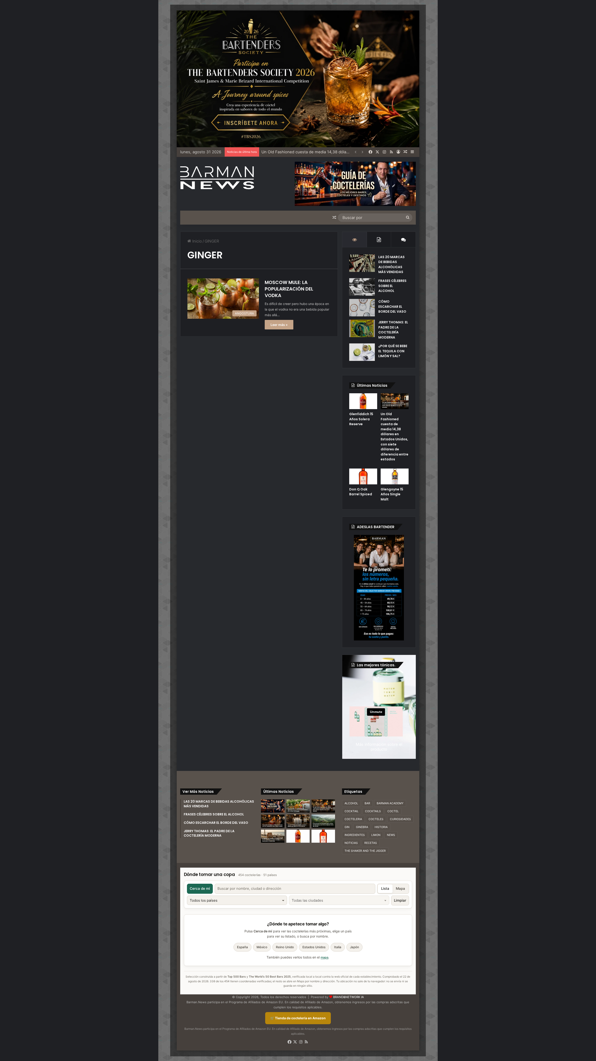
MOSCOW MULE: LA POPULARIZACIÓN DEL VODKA (289, 289)
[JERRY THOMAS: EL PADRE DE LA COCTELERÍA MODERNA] (362, 328)
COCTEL (393, 811)
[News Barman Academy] (217, 178)
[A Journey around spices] (298, 78)
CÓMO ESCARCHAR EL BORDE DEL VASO (392, 306)
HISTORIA (381, 827)
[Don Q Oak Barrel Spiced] (363, 476)
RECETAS (370, 843)
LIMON (375, 835)
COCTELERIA (353, 819)
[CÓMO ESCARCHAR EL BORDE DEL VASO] (362, 307)
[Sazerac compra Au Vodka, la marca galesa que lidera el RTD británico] (298, 821)
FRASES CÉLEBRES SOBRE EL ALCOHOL (392, 285)
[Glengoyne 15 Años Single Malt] (395, 476)
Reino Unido (285, 947)
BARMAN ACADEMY (390, 803)
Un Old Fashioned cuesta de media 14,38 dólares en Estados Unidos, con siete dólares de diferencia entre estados (394, 437)
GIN (347, 827)
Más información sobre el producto (379, 747)
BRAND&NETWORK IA (348, 997)
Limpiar (400, 900)
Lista (385, 888)
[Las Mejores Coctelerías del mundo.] (272, 806)
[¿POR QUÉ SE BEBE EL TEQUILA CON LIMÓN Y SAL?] (362, 352)
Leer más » (279, 325)
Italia (337, 947)
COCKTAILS (373, 811)
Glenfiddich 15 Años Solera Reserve (361, 419)
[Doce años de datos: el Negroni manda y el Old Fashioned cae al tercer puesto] (272, 821)
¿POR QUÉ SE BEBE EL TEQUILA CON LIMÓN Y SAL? (392, 351)
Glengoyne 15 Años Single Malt (392, 494)
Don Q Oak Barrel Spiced (284, 152)
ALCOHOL (351, 803)
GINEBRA (362, 827)
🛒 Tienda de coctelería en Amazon (298, 1018)
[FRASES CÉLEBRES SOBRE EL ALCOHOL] (362, 287)
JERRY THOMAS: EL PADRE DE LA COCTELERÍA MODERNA (393, 330)
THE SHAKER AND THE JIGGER (365, 850)
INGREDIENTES (355, 835)
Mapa (400, 888)
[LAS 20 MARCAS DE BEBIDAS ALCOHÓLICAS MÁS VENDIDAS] (362, 263)
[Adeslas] (379, 587)
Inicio (196, 241)
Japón (354, 947)
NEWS (391, 835)
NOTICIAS (351, 843)
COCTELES (376, 819)
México (262, 947)
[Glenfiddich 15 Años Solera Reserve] (363, 401)
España (242, 947)
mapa (324, 957)
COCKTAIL (352, 811)
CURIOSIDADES (400, 819)
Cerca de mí (200, 888)
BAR (367, 803)
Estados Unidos (313, 947)
